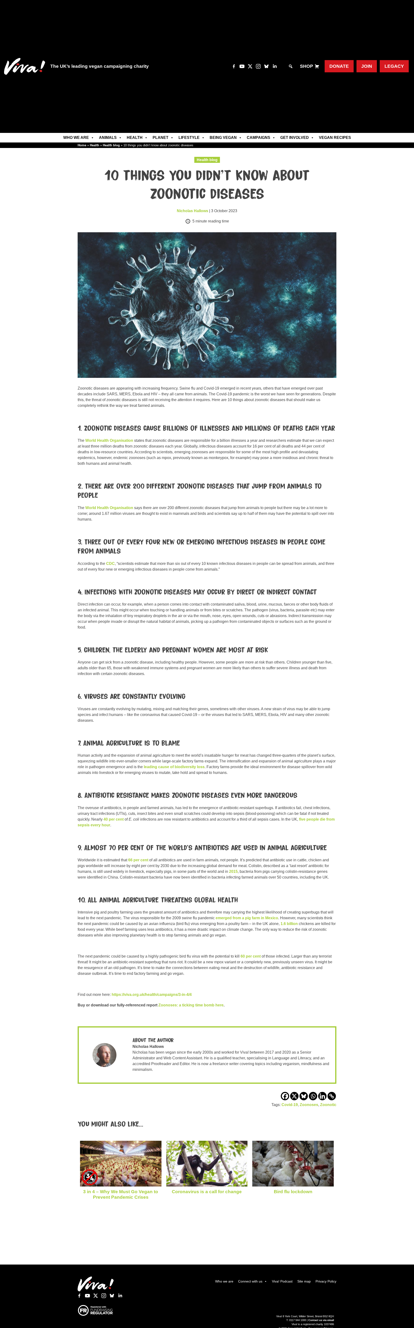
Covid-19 (290, 1105)
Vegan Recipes (335, 138)
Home (82, 145)
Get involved (294, 138)
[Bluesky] (303, 1096)
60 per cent (251, 956)
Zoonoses (309, 1105)
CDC (110, 564)
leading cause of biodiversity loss (174, 767)
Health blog (111, 145)
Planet (160, 138)
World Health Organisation (109, 440)
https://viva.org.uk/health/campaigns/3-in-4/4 (152, 995)
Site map (304, 1281)
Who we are (76, 138)
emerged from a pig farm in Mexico (247, 918)
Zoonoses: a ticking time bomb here (191, 1005)
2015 (233, 871)
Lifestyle (189, 138)
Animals (108, 138)
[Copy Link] (332, 1096)
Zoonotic (328, 1105)
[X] (294, 1096)
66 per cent (138, 860)
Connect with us (250, 1281)
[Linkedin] (322, 1096)
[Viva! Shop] (317, 66)
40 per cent (114, 819)
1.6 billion (289, 924)
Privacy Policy (326, 1281)
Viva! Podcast (282, 1281)
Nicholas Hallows (192, 211)
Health (135, 138)
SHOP (306, 66)
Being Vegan (223, 138)
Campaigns (258, 138)
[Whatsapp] (313, 1096)
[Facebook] (285, 1096)
